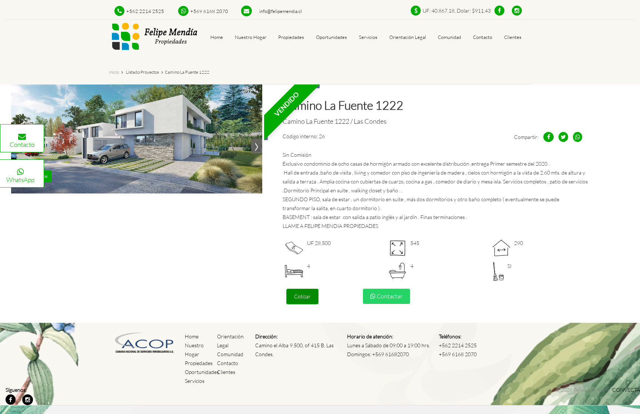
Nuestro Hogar (250, 37)
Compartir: (526, 137)
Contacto (22, 144)
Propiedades (291, 37)
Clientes (512, 37)
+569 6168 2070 (209, 11)
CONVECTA (626, 390)
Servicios (368, 37)
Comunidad (449, 37)
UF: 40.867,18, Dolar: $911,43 (457, 10)
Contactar (389, 296)
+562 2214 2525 (145, 11)
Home (216, 37)
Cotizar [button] (302, 296)
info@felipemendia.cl (280, 11)
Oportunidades (331, 37)
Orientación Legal (407, 37)
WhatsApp (20, 179)
